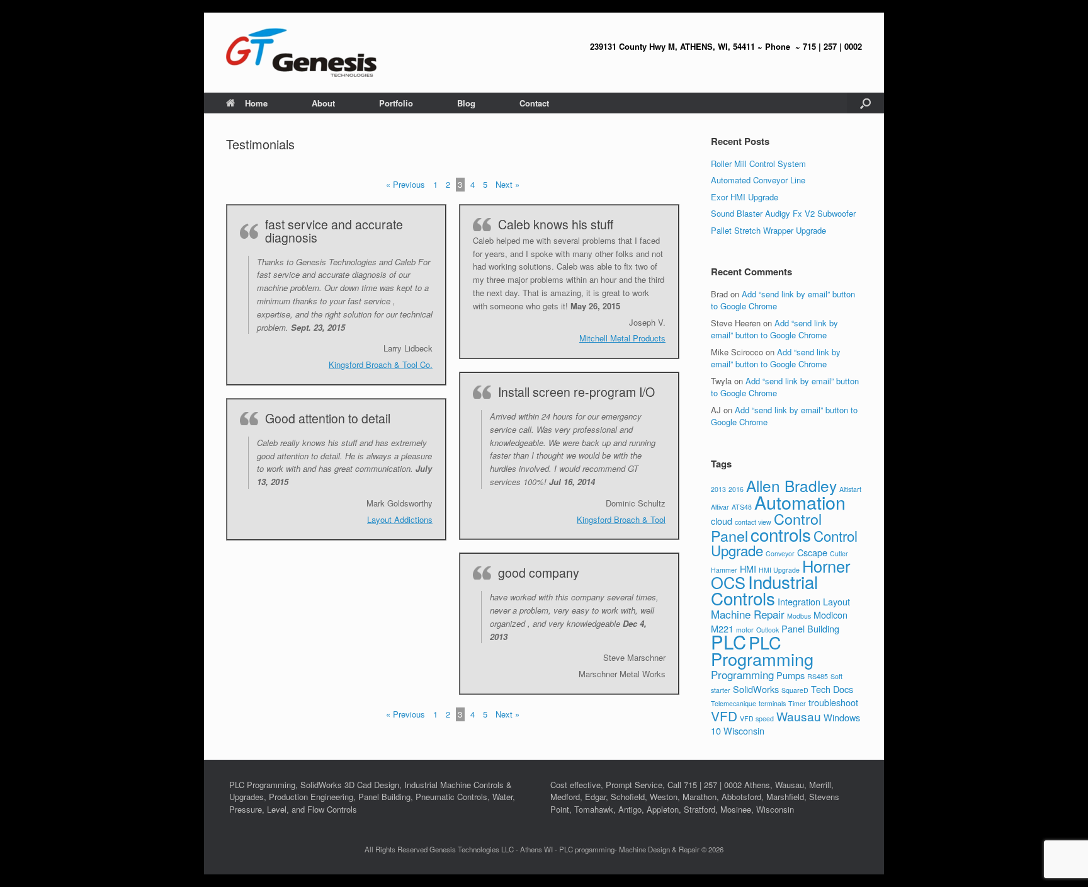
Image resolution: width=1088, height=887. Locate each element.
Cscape (812, 552)
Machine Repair (748, 614)
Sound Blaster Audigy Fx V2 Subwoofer (783, 213)
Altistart (850, 489)
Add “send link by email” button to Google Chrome (774, 329)
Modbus (799, 616)
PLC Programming (762, 650)
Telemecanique (733, 703)
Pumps (790, 675)
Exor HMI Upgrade (744, 197)
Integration (799, 601)
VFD (724, 715)
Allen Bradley (791, 485)
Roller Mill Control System (758, 163)
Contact (534, 103)
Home (256, 103)
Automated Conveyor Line (758, 180)
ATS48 (742, 507)
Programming (742, 674)
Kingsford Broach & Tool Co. (381, 364)
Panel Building (810, 628)
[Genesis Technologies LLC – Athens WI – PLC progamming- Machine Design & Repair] (301, 52)
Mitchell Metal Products (622, 338)
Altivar (720, 507)
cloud (721, 520)
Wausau (798, 715)
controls (781, 534)
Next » (507, 184)
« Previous (405, 184)
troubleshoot (833, 702)
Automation (800, 502)
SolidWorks (756, 688)
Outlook (767, 629)
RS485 (817, 676)
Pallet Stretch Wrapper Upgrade (768, 230)
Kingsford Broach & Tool (621, 519)
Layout (836, 601)
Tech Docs (832, 688)
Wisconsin (743, 730)
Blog (466, 103)
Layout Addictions (400, 519)
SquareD (794, 690)
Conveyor (780, 553)
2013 (718, 489)
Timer (797, 703)
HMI (748, 568)
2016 (736, 489)
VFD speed (757, 718)
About (323, 103)
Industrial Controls (764, 589)
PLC (728, 641)
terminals (772, 703)
